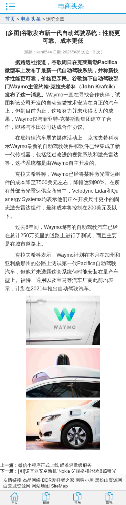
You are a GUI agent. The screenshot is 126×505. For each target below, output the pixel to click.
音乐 (77, 502)
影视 (109, 502)
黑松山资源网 (108, 480)
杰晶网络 (32, 480)
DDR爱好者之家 (58, 480)
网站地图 (41, 485)
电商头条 (30, 19)
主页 (14, 502)
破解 (46, 502)
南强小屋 (85, 480)
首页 (10, 19)
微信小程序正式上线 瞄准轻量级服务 (55, 465)
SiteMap (59, 485)
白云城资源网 (16, 485)
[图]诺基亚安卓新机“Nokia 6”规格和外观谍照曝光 (67, 471)
